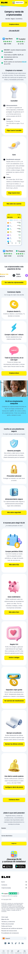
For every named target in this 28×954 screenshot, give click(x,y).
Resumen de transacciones (9, 930)
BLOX (3, 882)
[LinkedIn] (22, 943)
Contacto (4, 885)
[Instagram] (5, 943)
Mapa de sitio (5, 919)
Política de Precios (6, 926)
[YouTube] (9, 943)
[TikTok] (16, 943)
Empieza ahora (19, 2)
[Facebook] (19, 943)
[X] (12, 943)
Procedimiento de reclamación (10, 933)
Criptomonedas (6, 888)
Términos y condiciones (8, 921)
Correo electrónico (6, 835)
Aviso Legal (4, 917)
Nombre (3, 828)
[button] (14, 882)
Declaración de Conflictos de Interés (11, 928)
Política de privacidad (7, 924)
